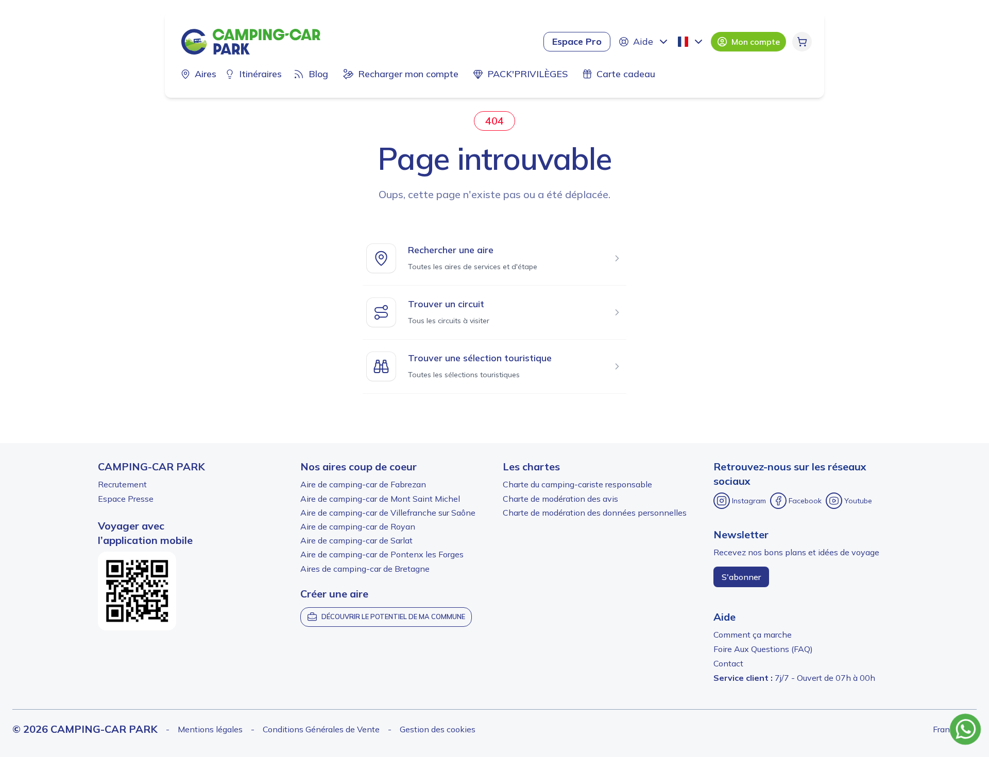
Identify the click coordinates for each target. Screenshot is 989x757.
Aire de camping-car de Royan (357, 526)
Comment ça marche (752, 634)
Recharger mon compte (408, 74)
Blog (318, 74)
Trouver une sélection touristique (480, 358)
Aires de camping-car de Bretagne (365, 569)
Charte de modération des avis (560, 499)
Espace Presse (126, 499)
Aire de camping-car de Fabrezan (363, 484)
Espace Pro (577, 41)
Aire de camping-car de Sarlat (356, 540)
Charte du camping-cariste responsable (577, 484)
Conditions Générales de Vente (321, 729)
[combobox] (691, 41)
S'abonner (741, 577)
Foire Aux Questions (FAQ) (763, 649)
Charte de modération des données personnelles (595, 512)
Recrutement (122, 484)
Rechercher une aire (450, 250)
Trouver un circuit (446, 304)
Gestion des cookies (437, 729)
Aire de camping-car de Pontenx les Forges (382, 554)
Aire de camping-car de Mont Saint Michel (380, 499)
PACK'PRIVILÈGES (527, 74)
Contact (728, 663)
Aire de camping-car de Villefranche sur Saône (387, 512)
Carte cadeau (625, 74)
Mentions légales (210, 729)
